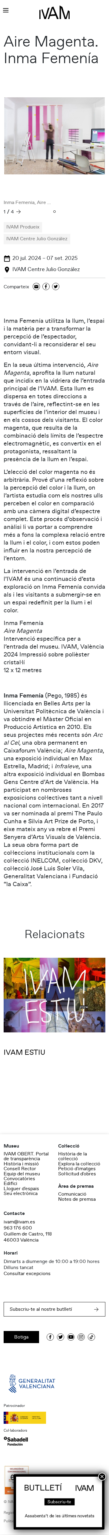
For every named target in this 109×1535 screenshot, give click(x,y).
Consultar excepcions (27, 1274)
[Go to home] (32, 1383)
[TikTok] (91, 1337)
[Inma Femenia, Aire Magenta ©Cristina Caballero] (54, 136)
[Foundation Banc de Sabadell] (16, 1441)
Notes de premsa (77, 1199)
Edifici (10, 1183)
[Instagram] (81, 1337)
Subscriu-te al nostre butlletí (41, 1309)
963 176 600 (18, 1228)
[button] (54, 212)
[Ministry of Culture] (54, 1418)
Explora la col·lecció (79, 1164)
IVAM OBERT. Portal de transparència (26, 1156)
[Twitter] (56, 287)
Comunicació (72, 1194)
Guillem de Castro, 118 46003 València (28, 1237)
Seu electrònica (21, 1193)
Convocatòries (19, 1179)
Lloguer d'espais (21, 1189)
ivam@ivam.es (19, 1222)
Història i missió (21, 1164)
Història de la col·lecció (72, 1156)
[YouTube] (70, 1337)
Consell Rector (20, 1169)
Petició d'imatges (77, 1169)
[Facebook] (46, 287)
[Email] (36, 287)
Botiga (21, 1337)
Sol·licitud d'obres (77, 1174)
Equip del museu (22, 1174)
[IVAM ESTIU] (54, 995)
